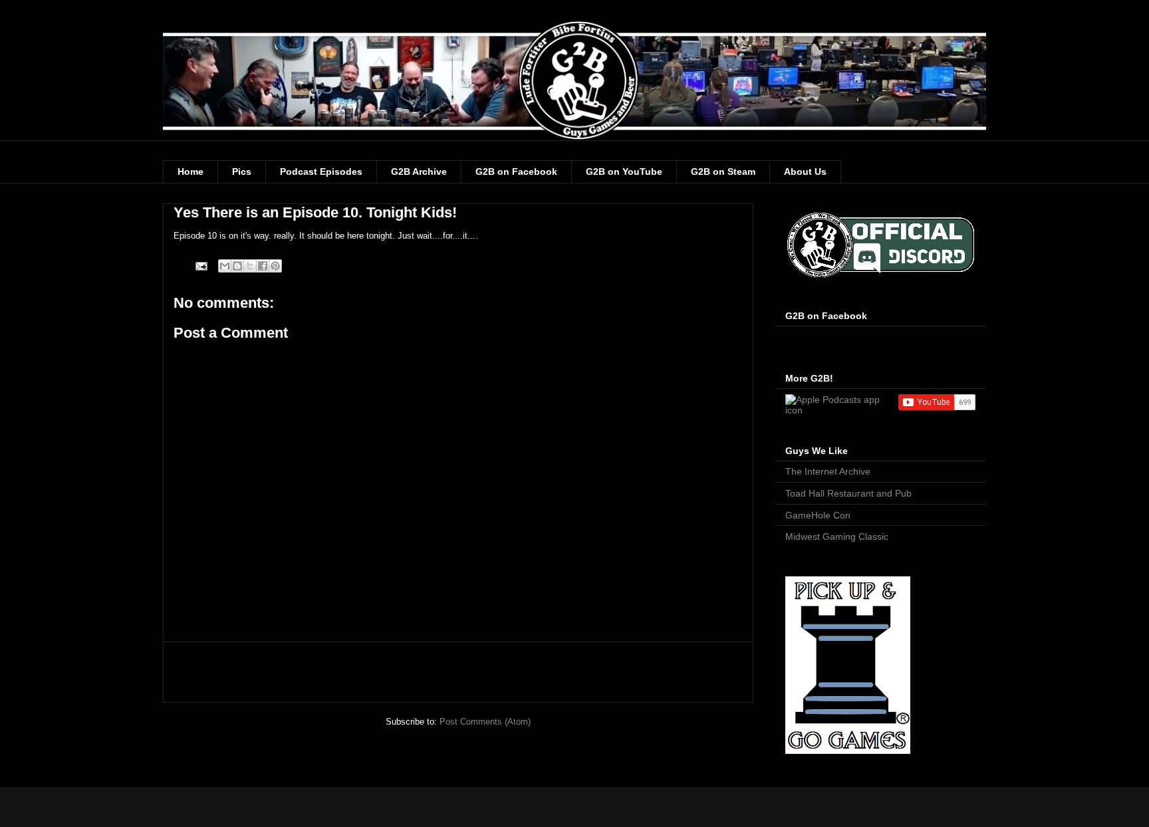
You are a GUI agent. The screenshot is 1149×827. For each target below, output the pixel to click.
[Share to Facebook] (262, 266)
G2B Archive (419, 171)
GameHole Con (817, 515)
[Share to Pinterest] (275, 266)
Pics (241, 171)
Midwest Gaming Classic (836, 536)
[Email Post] (200, 266)
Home (190, 171)
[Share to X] (250, 266)
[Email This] (224, 266)
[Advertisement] (458, 672)
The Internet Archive (827, 471)
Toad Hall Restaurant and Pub (848, 493)
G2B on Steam (723, 171)
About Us (805, 171)
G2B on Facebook (516, 171)
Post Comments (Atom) (485, 722)
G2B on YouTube (624, 171)
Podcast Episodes (321, 171)
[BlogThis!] (237, 266)
